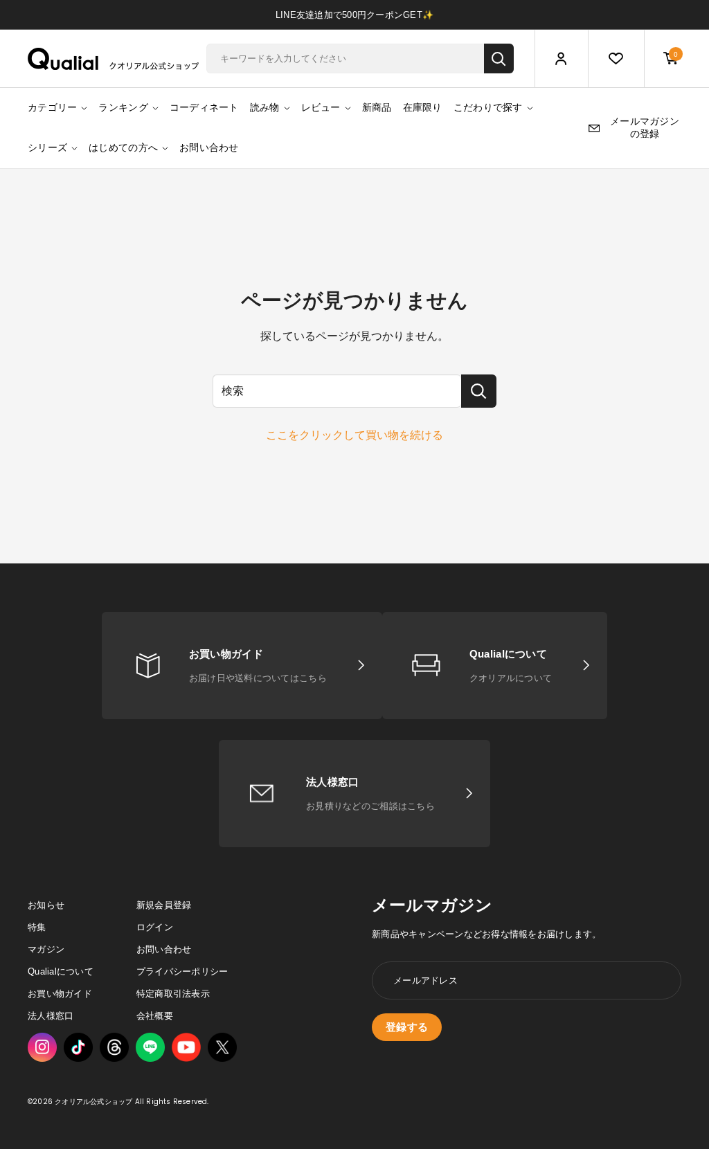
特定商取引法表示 (173, 993)
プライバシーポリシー (182, 971)
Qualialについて (60, 971)
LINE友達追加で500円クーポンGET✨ (354, 15)
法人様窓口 (50, 1016)
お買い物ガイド (60, 993)
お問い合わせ (209, 147)
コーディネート (204, 107)
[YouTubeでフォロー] (186, 1047)
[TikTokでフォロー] (78, 1047)
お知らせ (46, 905)
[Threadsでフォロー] (114, 1047)
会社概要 (154, 1016)
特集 (37, 927)
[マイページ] (561, 59)
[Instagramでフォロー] (42, 1047)
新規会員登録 (164, 905)
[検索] (499, 58)
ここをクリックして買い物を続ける (354, 435)
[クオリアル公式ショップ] (113, 59)
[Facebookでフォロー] (150, 1047)
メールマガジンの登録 (644, 127)
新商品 (377, 107)
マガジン (46, 949)
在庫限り (422, 107)
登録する (407, 1027)
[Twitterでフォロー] (222, 1047)
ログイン (154, 927)
